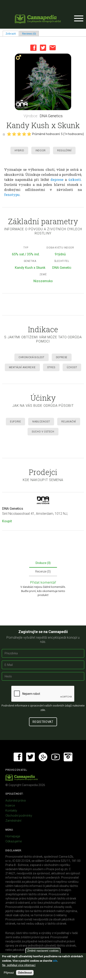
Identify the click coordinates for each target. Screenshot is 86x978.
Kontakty (11, 810)
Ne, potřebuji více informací (18, 965)
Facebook (33, 47)
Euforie (15, 421)
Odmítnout (25, 972)
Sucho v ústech (43, 431)
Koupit (7, 521)
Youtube (55, 757)
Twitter (43, 47)
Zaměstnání (13, 820)
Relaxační (68, 421)
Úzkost (72, 367)
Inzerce (10, 805)
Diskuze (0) (43, 563)
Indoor (40, 150)
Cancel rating (3, 134)
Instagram (68, 757)
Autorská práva (15, 800)
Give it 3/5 (19, 134)
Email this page (52, 47)
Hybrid (19, 150)
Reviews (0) (29, 33)
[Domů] (38, 18)
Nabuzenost (41, 421)
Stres (51, 367)
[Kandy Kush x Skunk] (43, 82)
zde (55, 961)
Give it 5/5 (29, 134)
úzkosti (74, 179)
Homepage (12, 836)
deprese (57, 179)
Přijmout (9, 972)
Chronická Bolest (31, 357)
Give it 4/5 (24, 134)
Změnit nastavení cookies (43, 950)
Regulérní (64, 150)
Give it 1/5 (9, 134)
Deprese (61, 357)
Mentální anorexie (22, 367)
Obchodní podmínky (18, 815)
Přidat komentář (43, 582)
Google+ (43, 757)
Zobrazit (12, 33)
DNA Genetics (51, 116)
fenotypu (12, 194)
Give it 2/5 (14, 134)
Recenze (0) (43, 571)
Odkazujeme (13, 841)
